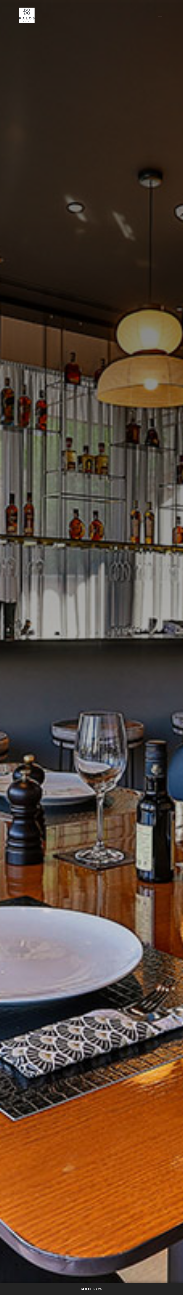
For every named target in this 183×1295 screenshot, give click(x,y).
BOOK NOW (91, 1289)
